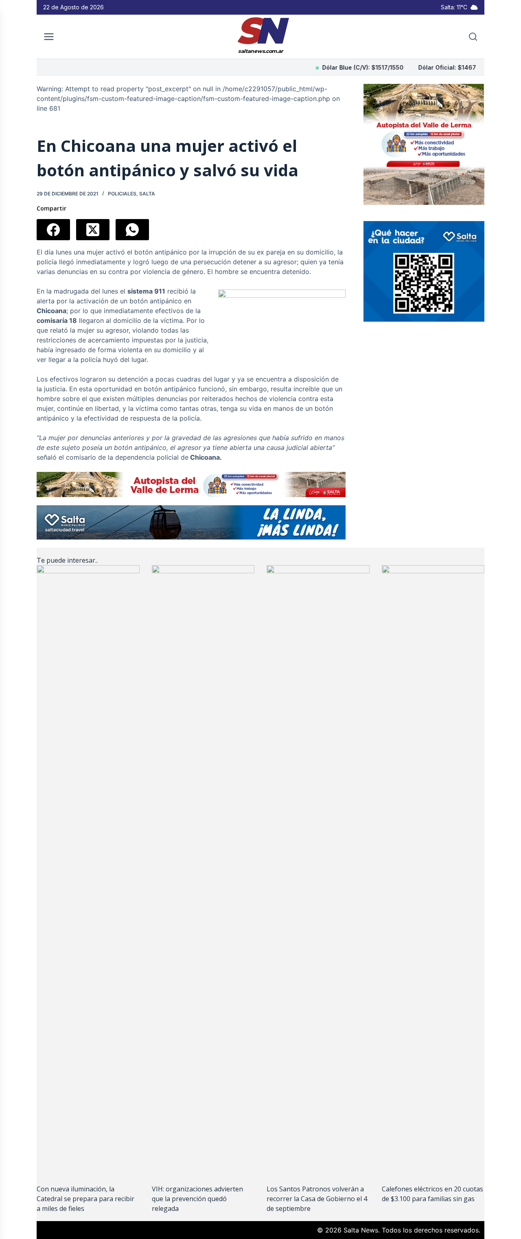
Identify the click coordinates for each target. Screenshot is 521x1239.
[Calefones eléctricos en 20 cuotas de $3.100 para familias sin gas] (433, 870)
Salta (147, 194)
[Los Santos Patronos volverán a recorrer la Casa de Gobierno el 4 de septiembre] (318, 870)
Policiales (122, 194)
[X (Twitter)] (92, 229)
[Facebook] (53, 229)
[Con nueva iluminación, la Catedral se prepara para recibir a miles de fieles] (88, 870)
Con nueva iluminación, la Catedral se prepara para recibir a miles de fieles (85, 1198)
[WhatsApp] (132, 229)
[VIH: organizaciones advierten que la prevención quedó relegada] (203, 870)
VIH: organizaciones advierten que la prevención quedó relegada (197, 1198)
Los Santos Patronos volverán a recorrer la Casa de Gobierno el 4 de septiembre (317, 1198)
